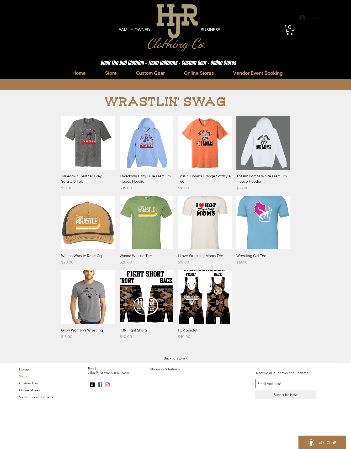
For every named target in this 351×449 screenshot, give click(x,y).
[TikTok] (92, 384)
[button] (290, 30)
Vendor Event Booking (36, 397)
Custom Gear (29, 383)
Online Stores (29, 390)
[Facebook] (100, 384)
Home (24, 369)
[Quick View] (88, 143)
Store (23, 376)
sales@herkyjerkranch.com (108, 372)
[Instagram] (107, 384)
